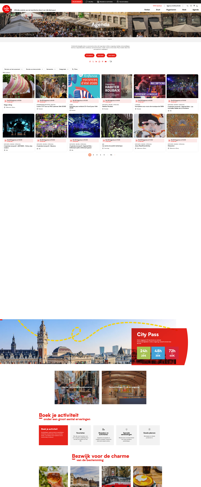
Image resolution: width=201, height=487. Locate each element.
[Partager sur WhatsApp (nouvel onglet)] (99, 62)
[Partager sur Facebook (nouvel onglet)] (90, 62)
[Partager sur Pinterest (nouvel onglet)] (102, 62)
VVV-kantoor (157, 5)
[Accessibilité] (194, 5)
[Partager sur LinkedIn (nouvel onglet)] (96, 62)
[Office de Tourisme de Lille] (7, 9)
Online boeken (76, 1)
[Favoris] (191, 5)
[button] (147, 10)
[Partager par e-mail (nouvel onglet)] (105, 62)
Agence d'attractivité (173, 5)
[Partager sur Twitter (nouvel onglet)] (93, 62)
